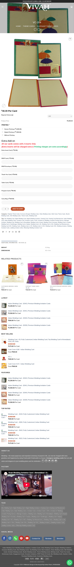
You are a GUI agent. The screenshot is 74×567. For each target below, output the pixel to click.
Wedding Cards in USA (39, 226)
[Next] (72, 278)
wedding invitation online (16, 228)
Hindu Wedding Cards (45, 214)
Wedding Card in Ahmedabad (22, 222)
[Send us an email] (52, 460)
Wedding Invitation (62, 226)
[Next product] (35, 29)
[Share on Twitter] (9, 231)
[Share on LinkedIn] (19, 231)
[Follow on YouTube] (27, 538)
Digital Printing (12, 132)
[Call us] (15, 538)
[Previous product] (38, 29)
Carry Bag (8, 198)
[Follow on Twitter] (49, 460)
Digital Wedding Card (20, 218)
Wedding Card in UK (36, 224)
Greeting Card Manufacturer (56, 218)
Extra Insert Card (10, 150)
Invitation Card (20, 220)
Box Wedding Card (9, 218)
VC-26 (27, 288)
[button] (2, 7)
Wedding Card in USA (47, 224)
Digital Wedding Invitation (33, 218)
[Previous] (1, 278)
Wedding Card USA (6, 226)
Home (18, 26)
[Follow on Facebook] (42, 460)
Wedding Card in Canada (64, 222)
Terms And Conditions (37, 561)
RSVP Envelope (9, 166)
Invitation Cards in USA (31, 220)
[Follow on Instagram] (46, 460)
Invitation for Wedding (43, 220)
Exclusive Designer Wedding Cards (29, 214)
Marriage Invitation (22, 513)
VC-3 (51, 288)
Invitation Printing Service (57, 220)
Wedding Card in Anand (37, 222)
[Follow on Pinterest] (55, 460)
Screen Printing (12, 129)
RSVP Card (8, 158)
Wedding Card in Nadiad (24, 224)
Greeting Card (44, 218)
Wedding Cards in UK (26, 226)
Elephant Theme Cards (47, 26)
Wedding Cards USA (50, 226)
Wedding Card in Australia (50, 222)
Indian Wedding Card (7, 511)
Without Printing (9, 135)
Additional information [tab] (9, 242)
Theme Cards (29, 26)
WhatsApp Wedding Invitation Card (33, 228)
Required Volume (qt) (7, 115)
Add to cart (18, 209)
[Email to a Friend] (12, 231)
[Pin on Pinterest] (16, 231)
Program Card (9, 190)
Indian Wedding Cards (10, 220)
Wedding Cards (33, 215)
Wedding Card (10, 222)
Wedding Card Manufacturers (61, 224)
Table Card (8, 182)
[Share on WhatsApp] (3, 231)
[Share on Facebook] (6, 231)
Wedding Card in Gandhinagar (9, 224)
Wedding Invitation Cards (57, 522)
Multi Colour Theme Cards (58, 214)
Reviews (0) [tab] (22, 242)
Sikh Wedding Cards (15, 215)
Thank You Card (9, 174)
